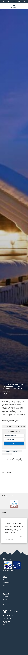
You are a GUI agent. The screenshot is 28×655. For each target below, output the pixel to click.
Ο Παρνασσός (6, 602)
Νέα (4, 585)
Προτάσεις (5, 588)
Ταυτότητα (5, 596)
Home (4, 391)
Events (4, 579)
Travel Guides (6, 582)
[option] (14, 504)
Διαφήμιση (5, 599)
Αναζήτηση (14, 443)
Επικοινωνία (6, 604)
